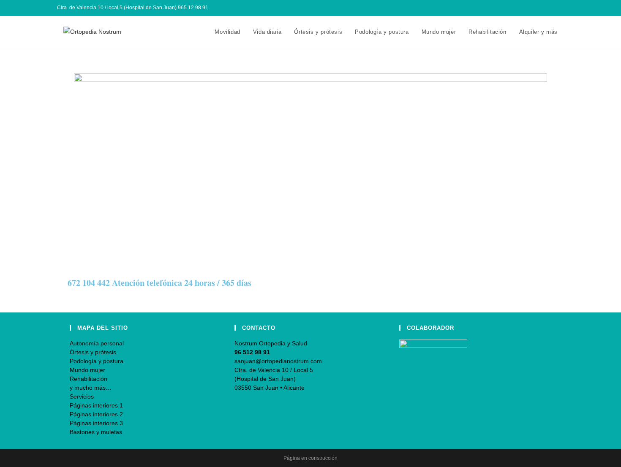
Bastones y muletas (96, 432)
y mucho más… (91, 387)
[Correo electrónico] (560, 8)
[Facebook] (542, 8)
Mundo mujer (87, 370)
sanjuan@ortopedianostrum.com (278, 361)
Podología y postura (96, 361)
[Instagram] (552, 8)
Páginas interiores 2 (96, 414)
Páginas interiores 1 (96, 405)
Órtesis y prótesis (93, 352)
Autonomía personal (97, 343)
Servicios (82, 396)
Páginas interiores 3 (96, 423)
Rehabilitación (88, 378)
